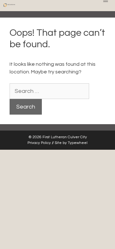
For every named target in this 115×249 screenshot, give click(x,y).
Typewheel (78, 143)
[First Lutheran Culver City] (9, 5)
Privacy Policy (39, 143)
